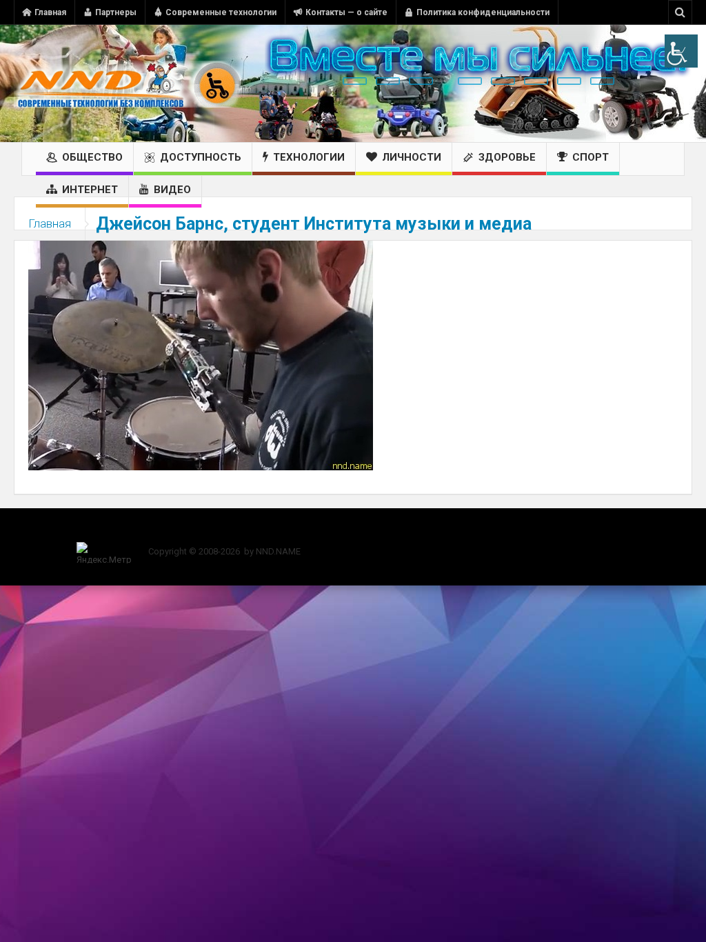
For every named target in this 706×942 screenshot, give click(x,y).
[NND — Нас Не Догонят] (127, 83)
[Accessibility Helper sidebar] (681, 51)
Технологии (309, 157)
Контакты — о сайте (346, 12)
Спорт (590, 157)
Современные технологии (220, 12)
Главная (50, 12)
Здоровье (507, 157)
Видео (172, 189)
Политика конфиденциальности (482, 12)
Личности (411, 157)
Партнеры (116, 12)
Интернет (90, 189)
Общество (92, 157)
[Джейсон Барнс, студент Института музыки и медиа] (200, 354)
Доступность (200, 157)
